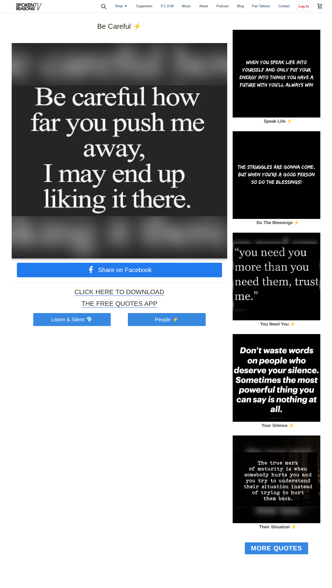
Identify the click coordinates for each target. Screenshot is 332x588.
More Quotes (276, 548)
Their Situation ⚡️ (277, 526)
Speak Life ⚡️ (278, 121)
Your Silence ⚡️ (277, 425)
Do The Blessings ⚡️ (278, 222)
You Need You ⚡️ (277, 324)
